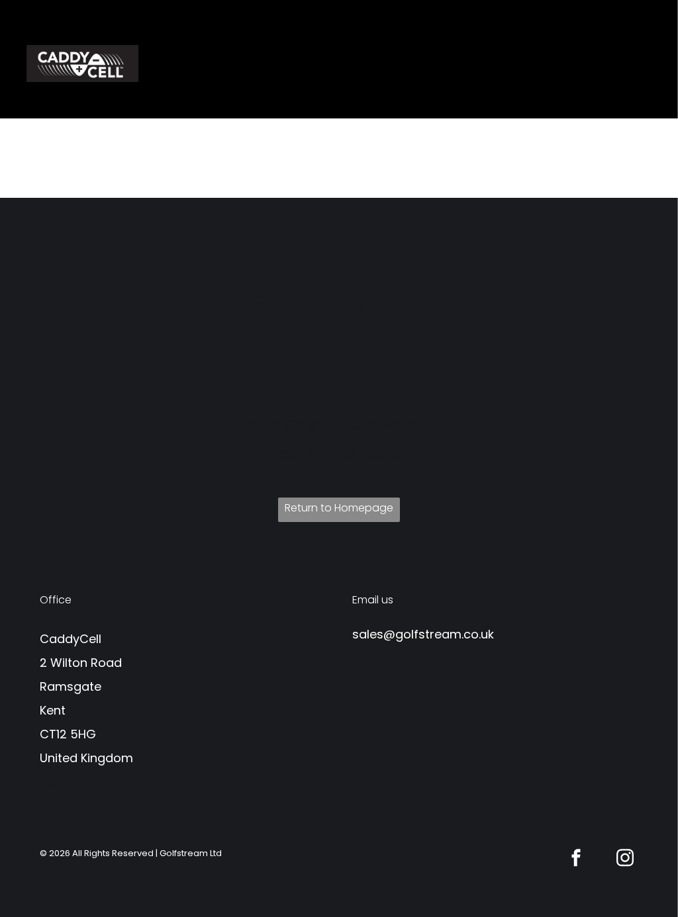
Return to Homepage (339, 507)
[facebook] (576, 859)
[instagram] (625, 859)
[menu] (649, 59)
